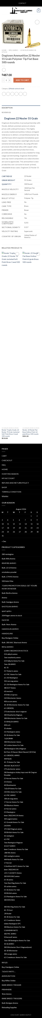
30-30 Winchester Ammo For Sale (16, 705)
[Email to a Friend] (16, 94)
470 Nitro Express (10, 695)
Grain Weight (8, 180)
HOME (5, 469)
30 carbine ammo (10, 886)
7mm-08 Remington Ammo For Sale (17, 940)
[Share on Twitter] (12, 94)
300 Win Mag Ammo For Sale (14, 907)
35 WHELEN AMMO (11, 722)
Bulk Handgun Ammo (10, 602)
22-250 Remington (11, 678)
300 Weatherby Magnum (13, 715)
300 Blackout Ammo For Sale (14, 927)
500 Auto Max (7, 581)
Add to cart (22, 80)
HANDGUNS (7, 633)
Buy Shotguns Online (10, 638)
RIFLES (4, 962)
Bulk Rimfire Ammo (10, 593)
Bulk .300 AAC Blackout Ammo (14, 642)
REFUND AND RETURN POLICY (15, 483)
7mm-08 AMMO (10, 664)
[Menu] (3, 10)
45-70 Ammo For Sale (12, 762)
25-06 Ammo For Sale (12, 890)
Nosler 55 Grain (28, 118)
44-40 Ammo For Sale (12, 917)
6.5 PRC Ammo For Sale (12, 674)
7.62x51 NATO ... (8, 971)
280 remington (8, 554)
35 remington (9, 836)
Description (7, 108)
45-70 (6, 668)
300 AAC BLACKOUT (12, 766)
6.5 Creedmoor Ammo (12, 920)
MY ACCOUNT (8, 478)
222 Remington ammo (12, 732)
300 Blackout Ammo (11, 805)
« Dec (4, 541)
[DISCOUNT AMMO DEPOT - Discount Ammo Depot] (21, 10)
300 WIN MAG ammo (12, 876)
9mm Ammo (7, 994)
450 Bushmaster (10, 785)
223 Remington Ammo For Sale (15, 897)
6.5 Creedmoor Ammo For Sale (15, 957)
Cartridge (7, 176)
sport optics (6, 611)
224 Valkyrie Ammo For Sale (14, 661)
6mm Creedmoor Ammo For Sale (16, 849)
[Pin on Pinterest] (21, 94)
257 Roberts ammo (11, 671)
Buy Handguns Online (10, 967)
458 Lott (7, 725)
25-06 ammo (8, 880)
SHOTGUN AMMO (10, 606)
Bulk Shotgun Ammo (10, 1003)
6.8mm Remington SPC (12, 924)
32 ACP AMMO (9, 846)
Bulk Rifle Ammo (8, 558)
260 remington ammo (12, 856)
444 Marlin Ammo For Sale (13, 859)
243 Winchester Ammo (12, 698)
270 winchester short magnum (15, 712)
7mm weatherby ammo (12, 658)
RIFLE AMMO (13, 50)
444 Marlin (8, 759)
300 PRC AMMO (10, 934)
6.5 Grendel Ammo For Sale (14, 822)
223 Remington (9, 812)
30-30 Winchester (11, 951)
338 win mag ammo (11, 799)
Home (4, 50)
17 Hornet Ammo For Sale (13, 802)
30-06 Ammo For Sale (12, 735)
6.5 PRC (7, 839)
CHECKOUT (7, 460)
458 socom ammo (10, 701)
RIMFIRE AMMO (9, 563)
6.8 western (8, 691)
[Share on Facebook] (8, 94)
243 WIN (7, 826)
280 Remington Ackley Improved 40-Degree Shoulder (20, 773)
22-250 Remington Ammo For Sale (17, 684)
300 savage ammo (10, 954)
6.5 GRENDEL (9, 708)
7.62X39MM (8, 739)
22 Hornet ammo (10, 809)
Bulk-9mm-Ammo (9, 624)
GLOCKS (5, 620)
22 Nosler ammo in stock (16, 89)
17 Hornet (8, 863)
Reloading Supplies (9, 1007)
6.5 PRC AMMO (10, 795)
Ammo (4, 597)
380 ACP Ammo (10, 688)
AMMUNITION (8, 976)
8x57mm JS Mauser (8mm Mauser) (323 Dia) (20, 752)
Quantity (7, 184)
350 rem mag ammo (11, 681)
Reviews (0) (6, 112)
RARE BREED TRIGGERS (12, 998)
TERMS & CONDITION (11, 492)
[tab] (21, 107)
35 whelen (8, 728)
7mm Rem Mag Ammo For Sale (15, 883)
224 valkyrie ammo (11, 654)
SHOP (4, 487)
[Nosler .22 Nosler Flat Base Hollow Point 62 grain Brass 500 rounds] (32, 339)
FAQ (3, 465)
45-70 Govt (8, 910)
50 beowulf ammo (10, 937)
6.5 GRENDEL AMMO (12, 755)
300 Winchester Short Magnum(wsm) (18, 947)
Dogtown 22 (11, 118)
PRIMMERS (7, 989)
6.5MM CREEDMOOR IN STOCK (16, 651)
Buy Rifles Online (8, 980)
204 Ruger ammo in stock (12, 615)
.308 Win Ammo (10, 853)
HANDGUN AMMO (10, 629)
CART (4, 456)
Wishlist (5, 496)
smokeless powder (9, 572)
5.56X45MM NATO (11, 930)
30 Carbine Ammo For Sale (13, 745)
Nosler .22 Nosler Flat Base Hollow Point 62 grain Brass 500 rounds (30, 432)
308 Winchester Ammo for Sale (15, 718)
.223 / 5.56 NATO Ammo (13, 873)
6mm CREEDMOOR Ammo (14, 816)
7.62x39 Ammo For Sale (12, 789)
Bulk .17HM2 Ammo (10, 577)
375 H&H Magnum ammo (13, 829)
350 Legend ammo (10, 819)
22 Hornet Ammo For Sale (13, 778)
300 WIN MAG (9, 900)
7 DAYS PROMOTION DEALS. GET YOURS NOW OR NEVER (19, 587)
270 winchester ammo (12, 769)
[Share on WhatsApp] (4, 94)
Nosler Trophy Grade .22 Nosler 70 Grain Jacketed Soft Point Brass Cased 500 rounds (10, 433)
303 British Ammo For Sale (13, 832)
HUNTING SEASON (10, 474)
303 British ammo (10, 893)
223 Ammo (8, 782)
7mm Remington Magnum (13, 843)
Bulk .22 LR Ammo (9, 568)
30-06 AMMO (9, 944)
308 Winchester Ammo (12, 742)
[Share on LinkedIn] (25, 94)
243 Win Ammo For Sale (13, 792)
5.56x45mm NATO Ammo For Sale (16, 866)
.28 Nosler (8, 914)
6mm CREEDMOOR (11, 870)
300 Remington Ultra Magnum (15, 749)
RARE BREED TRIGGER (11, 985)
